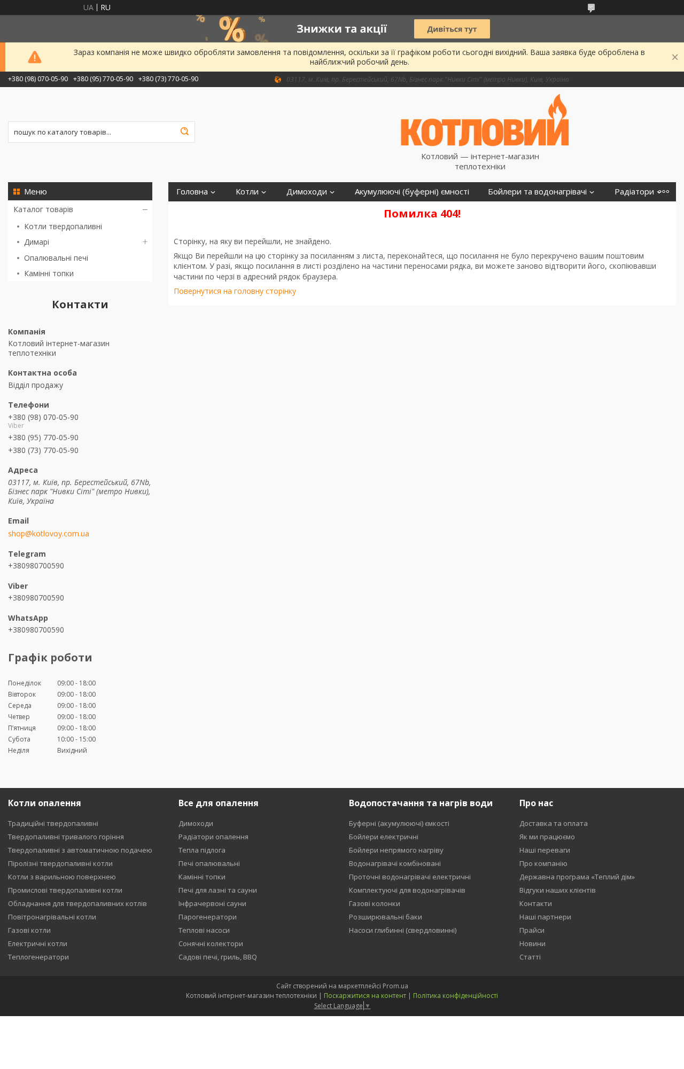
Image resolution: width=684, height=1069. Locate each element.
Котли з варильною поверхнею (62, 876)
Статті (530, 957)
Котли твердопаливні (63, 226)
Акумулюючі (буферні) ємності (412, 192)
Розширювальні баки (385, 917)
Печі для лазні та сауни (217, 890)
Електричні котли (37, 943)
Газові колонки (374, 903)
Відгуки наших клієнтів (557, 890)
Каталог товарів (43, 209)
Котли (247, 192)
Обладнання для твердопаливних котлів (77, 903)
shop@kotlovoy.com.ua (48, 534)
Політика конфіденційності (455, 995)
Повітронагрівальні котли (52, 917)
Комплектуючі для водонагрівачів (407, 890)
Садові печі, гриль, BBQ (217, 957)
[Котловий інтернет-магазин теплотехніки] (485, 119)
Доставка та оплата (553, 823)
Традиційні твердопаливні (53, 823)
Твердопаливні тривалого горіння (66, 836)
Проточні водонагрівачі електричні (410, 876)
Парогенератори (207, 917)
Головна (192, 192)
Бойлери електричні (383, 836)
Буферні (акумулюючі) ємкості (399, 823)
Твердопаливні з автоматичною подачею (80, 850)
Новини (532, 943)
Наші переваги (544, 850)
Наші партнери (545, 917)
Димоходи (306, 192)
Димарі (36, 242)
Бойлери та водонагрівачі (537, 192)
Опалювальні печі (56, 258)
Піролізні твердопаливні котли (60, 863)
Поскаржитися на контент (365, 995)
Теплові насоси (204, 930)
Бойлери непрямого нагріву (396, 850)
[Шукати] (184, 132)
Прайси (532, 930)
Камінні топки (49, 273)
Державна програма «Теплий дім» (577, 876)
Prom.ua (395, 985)
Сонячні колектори (210, 943)
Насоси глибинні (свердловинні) (402, 930)
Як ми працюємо (547, 836)
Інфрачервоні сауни (212, 903)
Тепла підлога (202, 850)
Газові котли (29, 930)
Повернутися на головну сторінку (235, 291)
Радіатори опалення (213, 836)
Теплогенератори (38, 957)
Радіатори (634, 192)
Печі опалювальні (209, 863)
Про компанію (543, 863)
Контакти (535, 903)
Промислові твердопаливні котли (65, 890)
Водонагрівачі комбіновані (395, 863)
